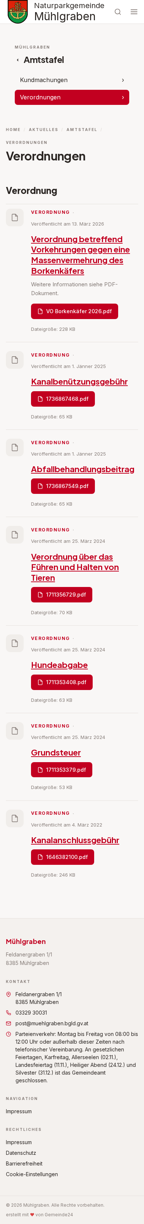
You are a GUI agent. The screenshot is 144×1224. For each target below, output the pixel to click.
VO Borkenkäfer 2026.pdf (79, 311)
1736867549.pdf (67, 486)
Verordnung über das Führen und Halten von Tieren (75, 567)
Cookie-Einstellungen (32, 1174)
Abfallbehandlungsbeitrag (82, 469)
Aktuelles (43, 129)
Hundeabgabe (59, 664)
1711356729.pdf (66, 594)
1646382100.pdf (67, 857)
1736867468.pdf (67, 399)
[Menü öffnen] (134, 11)
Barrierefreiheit (24, 1163)
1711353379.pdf (66, 770)
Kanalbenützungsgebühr (79, 381)
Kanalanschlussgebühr (75, 840)
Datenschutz (21, 1153)
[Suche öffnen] (117, 11)
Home (13, 129)
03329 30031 (31, 1012)
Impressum (19, 1111)
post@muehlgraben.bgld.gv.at (52, 1023)
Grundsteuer (56, 752)
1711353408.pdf (66, 682)
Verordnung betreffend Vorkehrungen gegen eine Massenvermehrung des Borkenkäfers (80, 255)
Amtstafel (81, 129)
